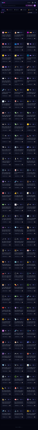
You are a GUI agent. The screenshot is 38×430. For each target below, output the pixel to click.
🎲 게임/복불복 (23, 9)
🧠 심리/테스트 (9, 9)
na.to (3, 2)
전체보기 (3, 9)
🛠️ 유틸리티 (16, 9)
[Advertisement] (19, 22)
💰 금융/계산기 (31, 9)
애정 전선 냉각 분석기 (30, 5)
